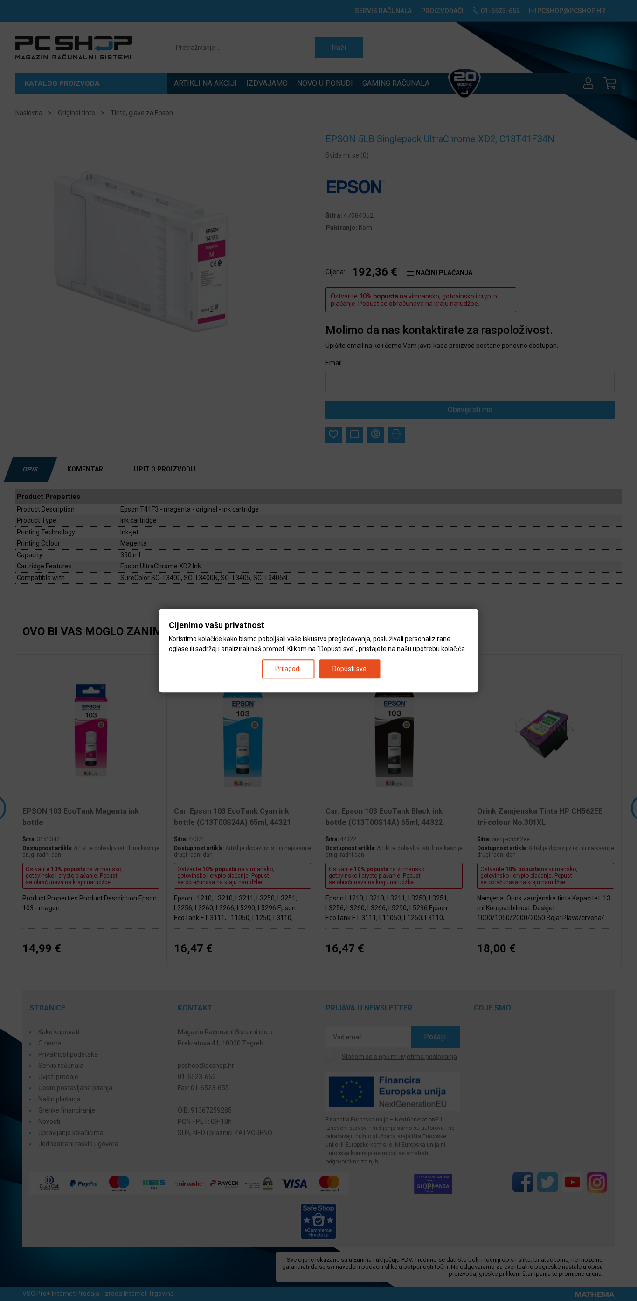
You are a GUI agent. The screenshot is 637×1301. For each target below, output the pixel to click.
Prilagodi (288, 668)
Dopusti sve (349, 668)
